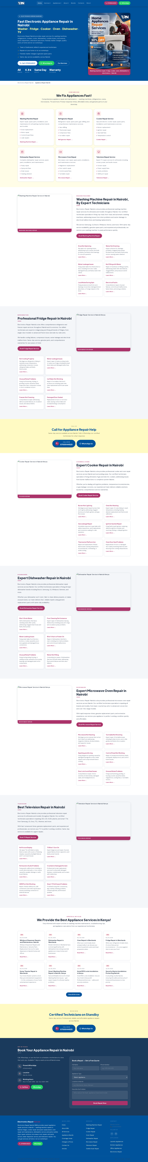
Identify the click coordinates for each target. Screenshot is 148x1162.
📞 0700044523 (115, 1127)
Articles (64, 1148)
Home (40, 3)
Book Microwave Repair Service (90, 724)
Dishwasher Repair (92, 1138)
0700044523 (111, 3)
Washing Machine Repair (94, 1125)
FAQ (116, 1159)
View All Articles (74, 994)
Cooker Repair (90, 1132)
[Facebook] (111, 1133)
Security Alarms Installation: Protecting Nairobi (116, 972)
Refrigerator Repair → (65, 139)
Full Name (75, 1065)
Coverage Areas (67, 1138)
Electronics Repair (116, 1152)
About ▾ (66, 3)
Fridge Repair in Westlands (115, 940)
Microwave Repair (91, 1142)
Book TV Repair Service (28, 837)
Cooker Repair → (101, 139)
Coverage (121, 1159)
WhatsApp (125, 3)
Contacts (81, 3)
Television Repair (91, 1145)
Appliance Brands (67, 1135)
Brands (73, 3)
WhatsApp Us (47, 63)
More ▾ (89, 3)
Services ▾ (47, 3)
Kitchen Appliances (116, 1145)
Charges (127, 1159)
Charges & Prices (67, 1142)
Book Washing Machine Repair (89, 236)
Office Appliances (116, 1148)
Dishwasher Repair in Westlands (56, 941)
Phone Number (104, 1065)
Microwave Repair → (65, 178)
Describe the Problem (78, 1089)
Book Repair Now (99, 1103)
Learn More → (82, 257)
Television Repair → (102, 178)
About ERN (65, 1128)
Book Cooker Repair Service (88, 495)
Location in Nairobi (77, 1081)
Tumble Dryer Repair (92, 1148)
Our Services (62, 63)
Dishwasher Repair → (27, 178)
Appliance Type (76, 1074)
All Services (65, 1132)
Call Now (25, 1087)
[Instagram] (115, 1133)
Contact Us (65, 1145)
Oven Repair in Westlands (86, 940)
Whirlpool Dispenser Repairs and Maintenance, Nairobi (30, 941)
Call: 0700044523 (28, 63)
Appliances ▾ (57, 3)
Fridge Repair (90, 1128)
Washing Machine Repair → (29, 142)
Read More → (24, 957)
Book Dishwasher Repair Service (31, 608)
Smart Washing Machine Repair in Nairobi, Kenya (57, 972)
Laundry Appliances (116, 1141)
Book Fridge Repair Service (29, 348)
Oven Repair (90, 1135)
